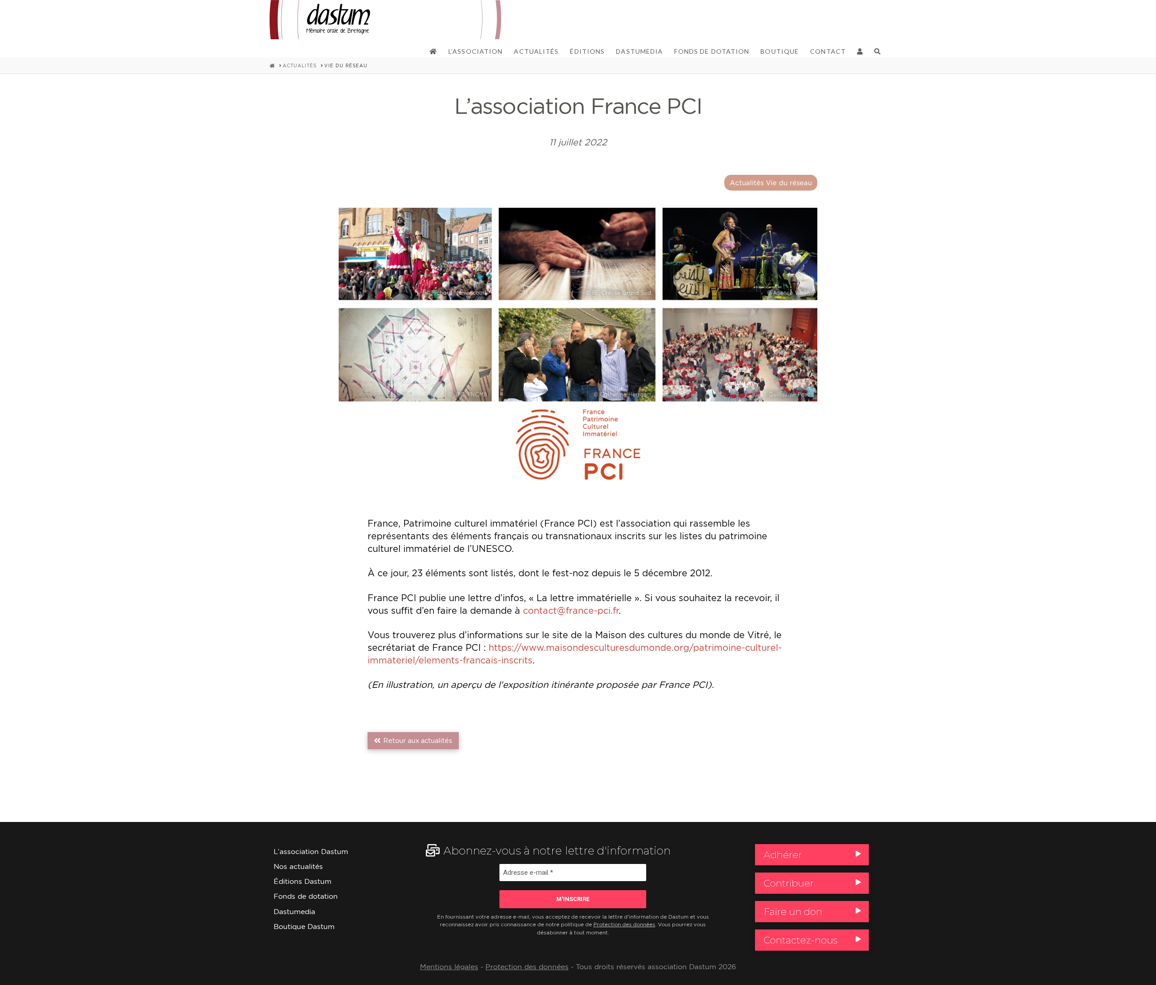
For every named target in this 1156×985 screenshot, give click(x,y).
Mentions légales (449, 967)
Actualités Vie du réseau (771, 183)
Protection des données (624, 924)
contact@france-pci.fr (571, 610)
